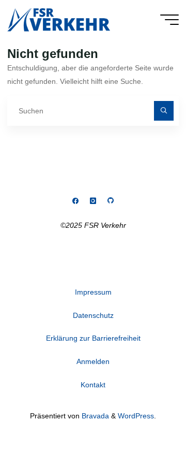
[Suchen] (163, 110)
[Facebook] (76, 201)
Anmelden (93, 361)
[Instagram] (93, 201)
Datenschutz (93, 315)
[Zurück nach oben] (145, 410)
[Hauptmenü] (169, 19)
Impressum (93, 292)
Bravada (94, 416)
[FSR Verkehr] (58, 19)
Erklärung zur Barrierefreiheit (93, 338)
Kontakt (93, 385)
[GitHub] (110, 201)
